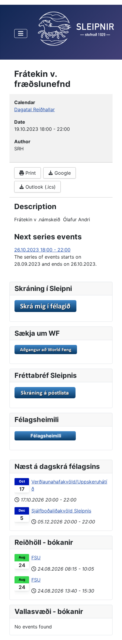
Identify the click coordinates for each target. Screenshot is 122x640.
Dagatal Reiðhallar (34, 109)
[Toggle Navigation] (20, 33)
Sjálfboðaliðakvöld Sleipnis (61, 511)
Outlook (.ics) (40, 187)
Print (30, 173)
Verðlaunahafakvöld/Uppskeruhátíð (69, 485)
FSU (36, 558)
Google (62, 173)
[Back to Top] (111, 629)
